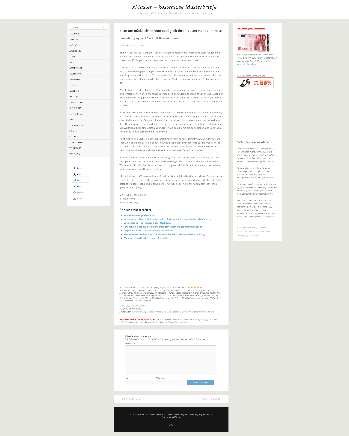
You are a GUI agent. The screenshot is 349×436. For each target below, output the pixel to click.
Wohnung (74, 154)
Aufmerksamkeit (138, 311)
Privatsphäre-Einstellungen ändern (251, 227)
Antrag (73, 45)
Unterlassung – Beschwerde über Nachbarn (147, 222)
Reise (71, 119)
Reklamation (76, 125)
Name (128, 378)
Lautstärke (177, 311)
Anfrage (73, 39)
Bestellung (75, 73)
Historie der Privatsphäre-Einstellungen (253, 231)
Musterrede (75, 113)
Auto (72, 56)
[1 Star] (188, 287)
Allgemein (74, 33)
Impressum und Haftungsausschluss (196, 414)
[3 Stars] (194, 287)
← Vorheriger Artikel (131, 399)
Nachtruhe (209, 311)
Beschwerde (75, 68)
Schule (73, 131)
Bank (72, 62)
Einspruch (74, 85)
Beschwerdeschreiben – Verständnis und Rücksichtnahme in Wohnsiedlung (164, 234)
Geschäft (74, 91)
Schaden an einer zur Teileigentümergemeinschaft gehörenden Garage (163, 226)
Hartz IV (73, 96)
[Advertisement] (171, 262)
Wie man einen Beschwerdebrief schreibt (146, 238)
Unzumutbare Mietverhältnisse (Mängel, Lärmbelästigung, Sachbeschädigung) (167, 219)
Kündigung (75, 108)
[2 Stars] (191, 287)
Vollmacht (75, 148)
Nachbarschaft (198, 311)
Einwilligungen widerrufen (248, 235)
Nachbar (187, 311)
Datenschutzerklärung (171, 417)
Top (171, 425)
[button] (80, 168)
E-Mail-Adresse (163, 378)
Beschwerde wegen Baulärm (139, 215)
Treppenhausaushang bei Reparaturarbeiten (148, 230)
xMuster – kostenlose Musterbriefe (174, 7)
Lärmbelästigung (153, 311)
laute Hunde (167, 311)
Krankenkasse (76, 102)
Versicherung (76, 142)
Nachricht (130, 343)
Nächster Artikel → (212, 399)
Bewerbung (75, 79)
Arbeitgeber (75, 51)
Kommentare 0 (139, 305)
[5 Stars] (200, 287)
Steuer (72, 136)
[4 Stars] (197, 287)
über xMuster (174, 414)
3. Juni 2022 (124, 305)
